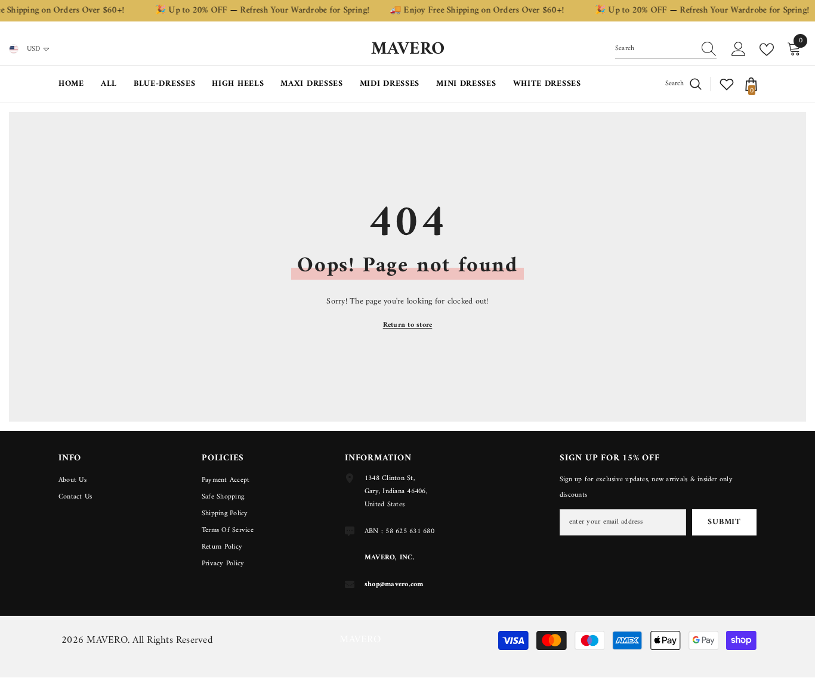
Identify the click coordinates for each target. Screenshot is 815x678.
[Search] (666, 49)
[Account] (738, 49)
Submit (724, 522)
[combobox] (654, 49)
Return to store (408, 325)
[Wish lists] (726, 84)
